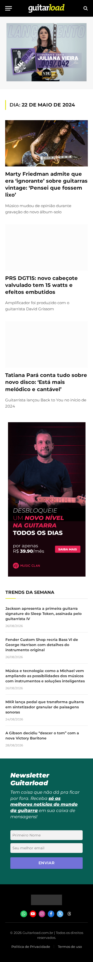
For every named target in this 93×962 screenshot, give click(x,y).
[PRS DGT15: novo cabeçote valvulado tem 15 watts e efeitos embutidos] (46, 247)
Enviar (46, 862)
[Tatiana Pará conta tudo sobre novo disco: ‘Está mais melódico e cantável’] (46, 344)
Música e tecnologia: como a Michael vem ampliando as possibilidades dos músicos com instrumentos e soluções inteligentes (45, 675)
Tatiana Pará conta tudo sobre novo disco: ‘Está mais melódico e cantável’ (46, 382)
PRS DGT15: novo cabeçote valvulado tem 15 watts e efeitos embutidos (41, 285)
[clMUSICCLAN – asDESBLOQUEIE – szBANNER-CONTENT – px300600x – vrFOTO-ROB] (47, 575)
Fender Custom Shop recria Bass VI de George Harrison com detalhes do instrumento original (41, 644)
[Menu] (8, 8)
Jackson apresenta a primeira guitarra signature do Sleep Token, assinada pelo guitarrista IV (43, 613)
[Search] (85, 8)
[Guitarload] (46, 8)
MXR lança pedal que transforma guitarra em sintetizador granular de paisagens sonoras (44, 707)
